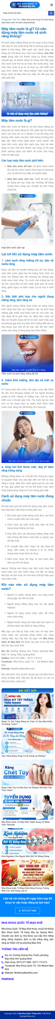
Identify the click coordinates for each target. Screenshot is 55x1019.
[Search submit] (51, 13)
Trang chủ (6, 19)
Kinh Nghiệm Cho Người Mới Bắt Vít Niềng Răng (25, 856)
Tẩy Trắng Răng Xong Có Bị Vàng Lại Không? (23, 756)
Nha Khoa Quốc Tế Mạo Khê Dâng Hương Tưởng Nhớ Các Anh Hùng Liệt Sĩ (25, 889)
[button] (51, 5)
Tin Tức (16, 19)
